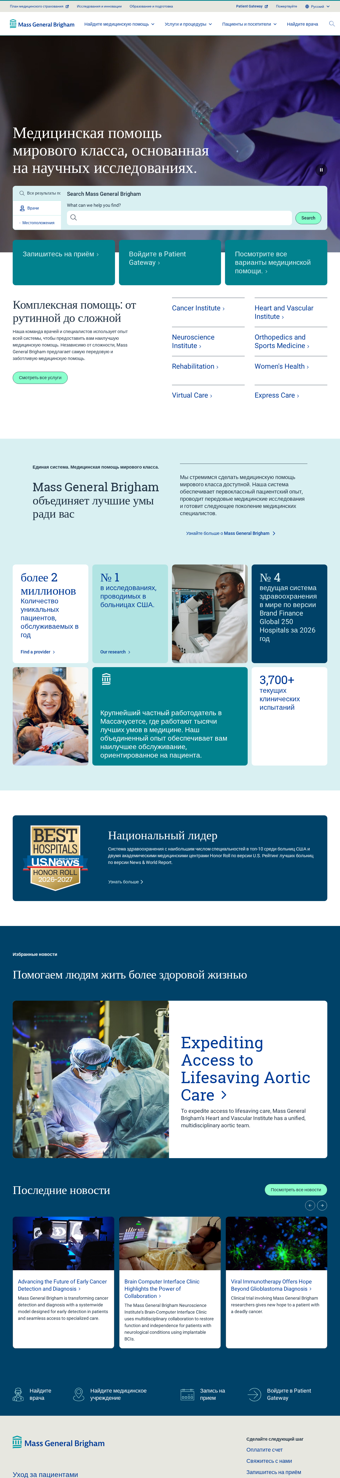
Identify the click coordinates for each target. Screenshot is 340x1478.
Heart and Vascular (284, 312)
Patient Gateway (249, 6)
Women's (280, 366)
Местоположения (38, 222)
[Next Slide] (322, 1205)
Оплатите (264, 1450)
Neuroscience (193, 341)
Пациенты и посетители (246, 24)
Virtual (190, 395)
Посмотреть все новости (296, 1189)
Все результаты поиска (44, 193)
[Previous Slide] (310, 1205)
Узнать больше (123, 881)
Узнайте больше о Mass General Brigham (228, 533)
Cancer (196, 308)
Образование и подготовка (151, 6)
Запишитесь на (273, 1472)
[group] (63, 1282)
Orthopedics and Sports (280, 341)
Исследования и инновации (99, 6)
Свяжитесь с (269, 1461)
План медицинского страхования (36, 6)
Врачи (33, 208)
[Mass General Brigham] (42, 23)
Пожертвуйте (286, 6)
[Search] (332, 24)
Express (275, 395)
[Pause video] (321, 170)
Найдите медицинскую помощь (116, 24)
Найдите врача (302, 24)
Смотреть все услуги (40, 377)
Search (308, 217)
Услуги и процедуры (185, 24)
